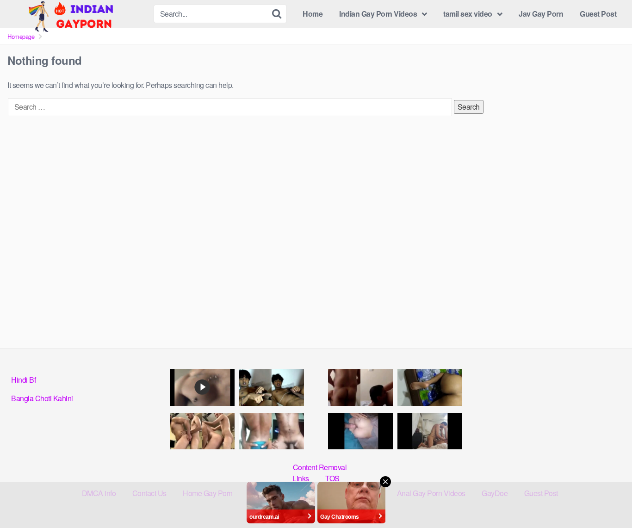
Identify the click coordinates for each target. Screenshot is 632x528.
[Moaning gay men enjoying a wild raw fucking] (429, 431)
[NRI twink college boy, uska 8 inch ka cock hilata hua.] (271, 387)
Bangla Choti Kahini (42, 398)
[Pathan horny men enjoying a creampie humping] (360, 431)
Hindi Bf (23, 379)
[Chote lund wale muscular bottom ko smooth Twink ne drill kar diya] (202, 431)
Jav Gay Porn (541, 13)
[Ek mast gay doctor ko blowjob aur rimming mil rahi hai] (360, 387)
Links (300, 478)
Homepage (20, 36)
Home (312, 13)
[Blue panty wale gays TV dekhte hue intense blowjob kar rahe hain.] (271, 431)
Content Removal (320, 467)
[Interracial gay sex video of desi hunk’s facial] (202, 387)
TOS (332, 478)
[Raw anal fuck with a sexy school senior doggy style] (429, 387)
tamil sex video (467, 13)
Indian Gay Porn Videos (378, 13)
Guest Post (598, 13)
